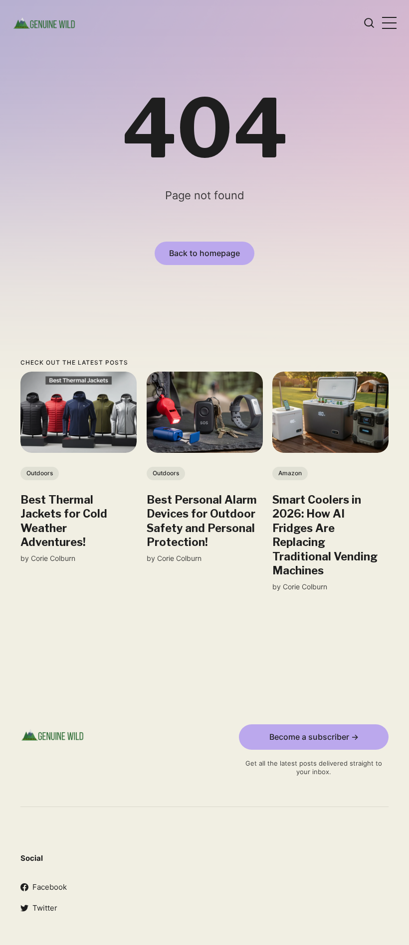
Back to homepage (204, 253)
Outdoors (39, 473)
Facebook (49, 887)
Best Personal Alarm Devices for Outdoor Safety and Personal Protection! (202, 521)
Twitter (44, 908)
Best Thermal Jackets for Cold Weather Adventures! (63, 521)
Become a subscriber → (314, 737)
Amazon (290, 473)
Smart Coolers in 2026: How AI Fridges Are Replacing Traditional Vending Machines (325, 535)
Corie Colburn (53, 558)
